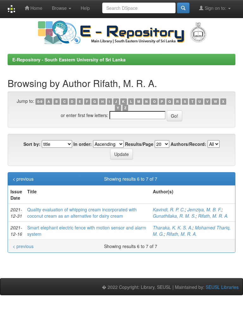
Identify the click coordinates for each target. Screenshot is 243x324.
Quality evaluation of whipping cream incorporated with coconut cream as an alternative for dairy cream (82, 212)
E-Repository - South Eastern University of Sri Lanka (69, 59)
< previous (23, 179)
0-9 (39, 101)
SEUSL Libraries (222, 287)
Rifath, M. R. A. (213, 216)
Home (35, 8)
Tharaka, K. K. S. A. (172, 227)
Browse (60, 8)
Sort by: (31, 144)
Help (85, 8)
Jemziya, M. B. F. (204, 209)
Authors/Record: (188, 144)
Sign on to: (215, 8)
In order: (82, 144)
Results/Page (139, 144)
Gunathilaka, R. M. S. (174, 216)
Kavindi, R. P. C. (169, 209)
